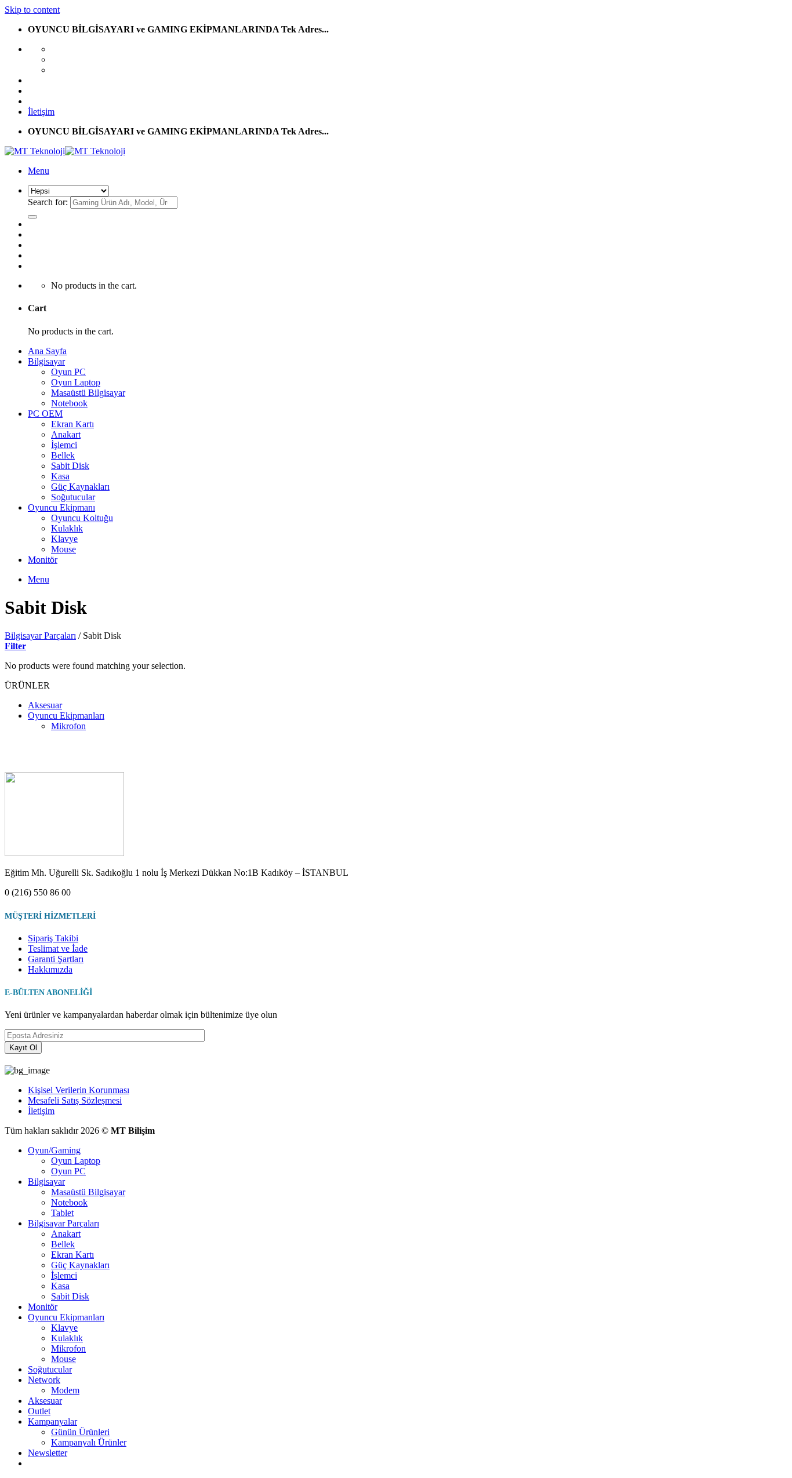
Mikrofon (68, 726)
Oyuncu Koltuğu (82, 518)
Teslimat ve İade (58, 948)
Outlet (39, 1411)
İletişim (41, 112)
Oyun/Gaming (54, 1150)
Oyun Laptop (75, 382)
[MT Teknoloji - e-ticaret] (65, 151)
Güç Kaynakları (80, 487)
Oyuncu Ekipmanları (66, 715)
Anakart (66, 434)
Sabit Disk (70, 466)
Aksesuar (45, 705)
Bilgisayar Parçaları (40, 635)
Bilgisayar (46, 361)
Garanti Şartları (55, 959)
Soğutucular (73, 497)
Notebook (69, 403)
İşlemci (64, 445)
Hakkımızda (50, 969)
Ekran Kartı (72, 424)
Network (44, 1380)
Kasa (60, 476)
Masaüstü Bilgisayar (88, 393)
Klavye (64, 539)
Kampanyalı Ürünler (88, 1442)
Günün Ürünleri (80, 1432)
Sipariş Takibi (53, 938)
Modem (65, 1390)
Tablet (62, 1213)
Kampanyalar (52, 1421)
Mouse (63, 549)
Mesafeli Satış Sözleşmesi (75, 1100)
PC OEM (45, 413)
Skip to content (32, 9)
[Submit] (32, 217)
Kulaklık (67, 528)
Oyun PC (68, 372)
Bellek (63, 455)
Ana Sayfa (47, 351)
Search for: (48, 202)
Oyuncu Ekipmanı (61, 507)
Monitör (42, 560)
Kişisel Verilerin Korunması (78, 1090)
